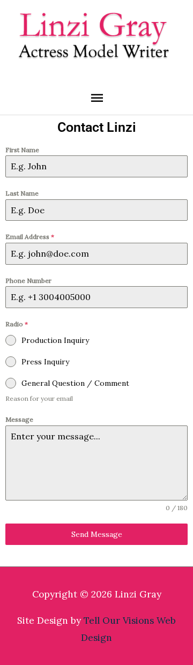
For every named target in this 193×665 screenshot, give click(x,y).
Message (19, 419)
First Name (22, 150)
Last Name (22, 193)
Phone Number (28, 281)
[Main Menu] (96, 98)
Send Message (96, 534)
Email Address (29, 237)
